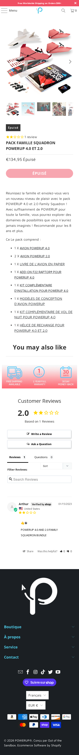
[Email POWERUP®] (20, 672)
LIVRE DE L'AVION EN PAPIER (42, 264)
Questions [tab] (41, 457)
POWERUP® (23, 740)
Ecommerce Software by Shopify (39, 745)
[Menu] (2, 10)
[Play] (39, 61)
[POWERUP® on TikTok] (43, 672)
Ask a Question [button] (41, 444)
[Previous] (9, 61)
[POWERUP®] (39, 10)
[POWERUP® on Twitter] (50, 672)
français (34, 695)
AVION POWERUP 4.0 (35, 248)
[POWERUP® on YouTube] (58, 672)
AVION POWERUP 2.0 (35, 256)
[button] (62, 551)
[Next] (70, 61)
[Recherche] (63, 10)
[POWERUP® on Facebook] (28, 672)
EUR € (33, 705)
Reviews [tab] (14, 457)
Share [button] (29, 551)
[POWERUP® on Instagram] (35, 672)
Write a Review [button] (41, 434)
